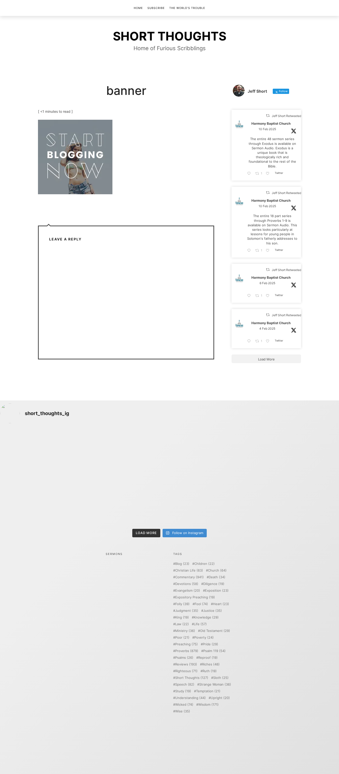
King (182, 617)
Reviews (186, 664)
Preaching (186, 644)
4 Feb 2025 (267, 328)
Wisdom (208, 704)
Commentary (189, 577)
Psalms (184, 657)
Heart (221, 604)
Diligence (213, 583)
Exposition (217, 590)
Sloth (221, 677)
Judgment (186, 610)
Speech (184, 684)
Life (200, 624)
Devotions (186, 583)
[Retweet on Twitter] (268, 115)
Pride (210, 644)
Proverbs (186, 651)
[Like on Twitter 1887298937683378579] (269, 296)
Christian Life (189, 570)
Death (217, 577)
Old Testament (215, 630)
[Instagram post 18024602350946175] (212, 452)
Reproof (208, 657)
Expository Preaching (195, 597)
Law (182, 624)
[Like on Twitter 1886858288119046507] (269, 341)
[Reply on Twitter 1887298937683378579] (250, 296)
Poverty (204, 637)
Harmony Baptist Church (271, 124)
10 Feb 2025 (267, 129)
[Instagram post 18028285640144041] (41, 452)
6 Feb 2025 (267, 283)
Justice (212, 610)
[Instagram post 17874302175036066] (297, 452)
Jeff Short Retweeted (286, 116)
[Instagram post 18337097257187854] (126, 452)
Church (217, 570)
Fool (201, 604)
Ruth (210, 671)
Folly (182, 604)
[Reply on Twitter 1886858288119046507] (250, 341)
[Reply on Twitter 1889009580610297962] (250, 173)
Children (204, 563)
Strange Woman (215, 684)
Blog (182, 563)
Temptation (208, 691)
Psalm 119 (214, 651)
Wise (182, 711)
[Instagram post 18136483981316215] (126, 501)
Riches (211, 664)
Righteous (186, 671)
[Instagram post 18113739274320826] (212, 501)
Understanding (190, 697)
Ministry (185, 630)
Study (183, 691)
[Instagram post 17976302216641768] (297, 501)
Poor (182, 637)
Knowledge (206, 617)
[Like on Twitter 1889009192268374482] (269, 250)
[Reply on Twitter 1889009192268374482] (250, 250)
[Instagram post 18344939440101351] (41, 501)
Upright (220, 697)
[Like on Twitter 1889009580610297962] (269, 173)
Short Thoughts (191, 677)
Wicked (184, 704)
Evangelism (187, 590)
